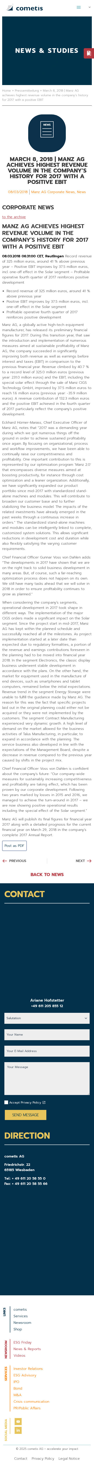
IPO (16, 1382)
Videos (19, 1355)
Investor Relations (28, 1368)
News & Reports (27, 1349)
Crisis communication (31, 1401)
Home (6, 90)
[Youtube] (18, 1421)
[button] (78, 7)
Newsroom (22, 1322)
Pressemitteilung (27, 90)
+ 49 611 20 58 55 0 (28, 1178)
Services (21, 1316)
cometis (20, 1309)
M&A (18, 1395)
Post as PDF (14, 845)
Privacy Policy (43, 1458)
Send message (25, 1115)
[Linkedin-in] (18, 1430)
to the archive (14, 217)
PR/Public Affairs (27, 1408)
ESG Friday (22, 1342)
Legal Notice (69, 1458)
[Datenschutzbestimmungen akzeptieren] (44, 1102)
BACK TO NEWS (47, 874)
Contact (20, 1458)
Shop (18, 1329)
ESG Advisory (25, 1375)
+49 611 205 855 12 (47, 1006)
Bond (18, 1388)
